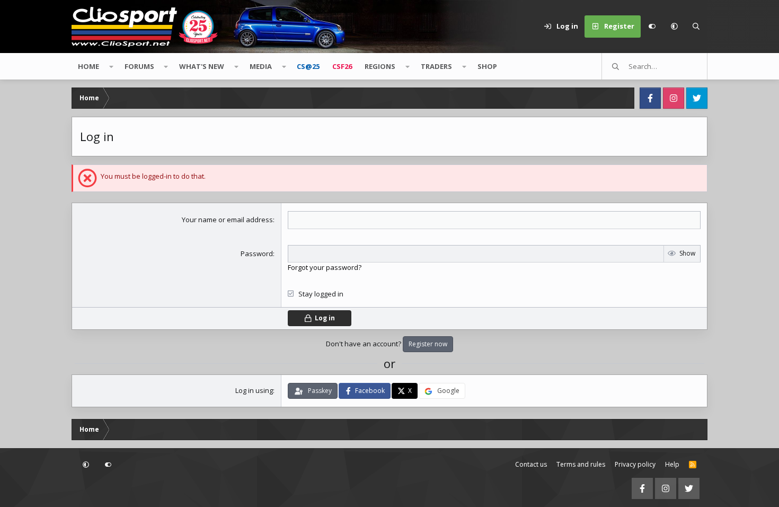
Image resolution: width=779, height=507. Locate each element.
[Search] (696, 26)
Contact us (531, 464)
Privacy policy (635, 464)
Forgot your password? (324, 267)
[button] (674, 26)
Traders (436, 66)
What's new (201, 66)
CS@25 (308, 66)
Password (257, 253)
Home (88, 66)
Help (672, 464)
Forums (139, 66)
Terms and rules (580, 464)
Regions (380, 66)
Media (261, 66)
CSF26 (342, 66)
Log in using (254, 390)
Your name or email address (227, 219)
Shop (487, 66)
